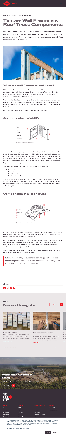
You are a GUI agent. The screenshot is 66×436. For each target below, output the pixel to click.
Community (6, 412)
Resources (36, 410)
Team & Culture (53, 408)
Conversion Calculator (39, 414)
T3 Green (21, 412)
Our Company (6, 408)
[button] (61, 4)
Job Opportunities (53, 410)
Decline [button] (55, 432)
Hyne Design (37, 412)
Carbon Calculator (38, 417)
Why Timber (6, 414)
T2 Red (20, 410)
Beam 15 (21, 417)
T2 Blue (20, 408)
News (35, 408)
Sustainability (6, 417)
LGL (19, 414)
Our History (6, 410)
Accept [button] (48, 432)
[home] (10, 3)
